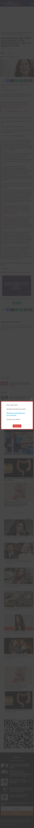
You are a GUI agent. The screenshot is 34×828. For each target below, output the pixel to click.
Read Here (17, 426)
